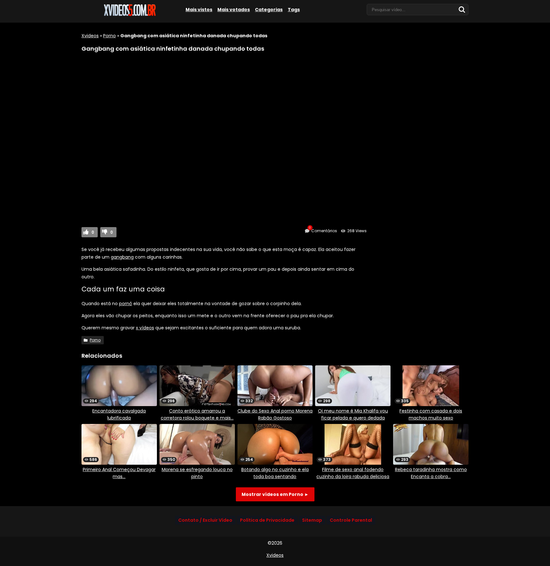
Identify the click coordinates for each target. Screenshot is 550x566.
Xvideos (90, 35)
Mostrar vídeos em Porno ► (275, 494)
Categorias (269, 9)
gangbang (122, 257)
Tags (294, 9)
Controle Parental (351, 520)
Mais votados (233, 9)
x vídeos (145, 328)
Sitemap (312, 520)
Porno (109, 35)
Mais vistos (199, 9)
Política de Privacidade (267, 520)
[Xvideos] (129, 15)
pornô (125, 303)
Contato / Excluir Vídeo (205, 520)
